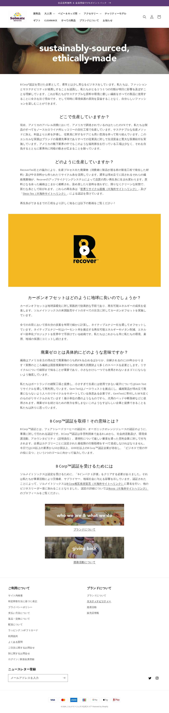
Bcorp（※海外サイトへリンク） (128, 488)
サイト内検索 (15, 595)
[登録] (64, 678)
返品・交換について (19, 618)
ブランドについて (85, 529)
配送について (15, 624)
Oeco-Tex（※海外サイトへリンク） (45, 193)
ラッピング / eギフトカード (23, 630)
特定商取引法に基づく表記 (22, 601)
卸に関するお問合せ (19, 653)
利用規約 (13, 636)
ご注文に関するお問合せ (21, 647)
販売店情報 (93, 612)
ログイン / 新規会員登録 (21, 659)
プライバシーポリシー (20, 607)
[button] (144, 17)
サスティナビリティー (99, 601)
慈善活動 (92, 607)
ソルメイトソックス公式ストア (79, 706)
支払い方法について (19, 612)
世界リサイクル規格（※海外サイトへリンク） (109, 189)
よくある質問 (15, 641)
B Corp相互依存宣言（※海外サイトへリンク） (95, 483)
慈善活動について (85, 562)
